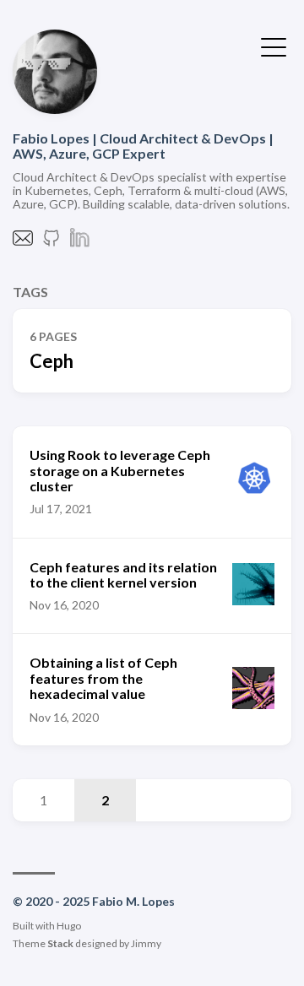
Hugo (69, 925)
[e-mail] (23, 243)
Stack (60, 943)
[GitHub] (51, 243)
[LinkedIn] (80, 243)
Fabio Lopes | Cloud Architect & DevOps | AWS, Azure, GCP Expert (143, 145)
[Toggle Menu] (273, 46)
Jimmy (146, 943)
